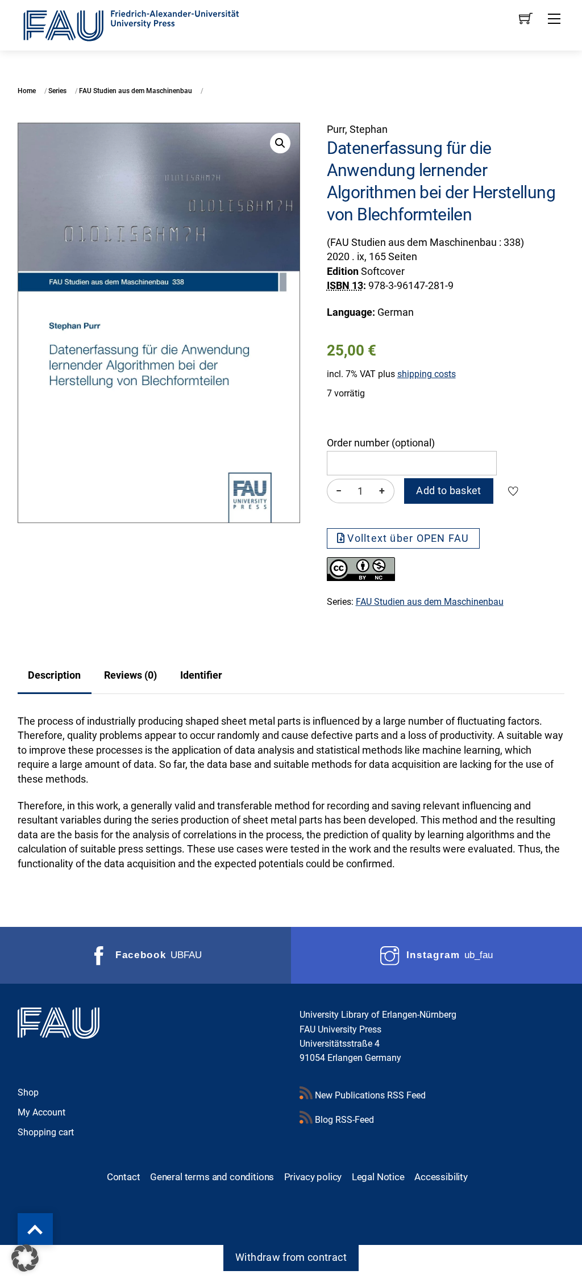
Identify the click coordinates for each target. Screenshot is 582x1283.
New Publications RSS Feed (369, 1095)
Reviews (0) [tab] (130, 675)
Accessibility (441, 1176)
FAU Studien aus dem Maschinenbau (135, 91)
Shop (28, 1092)
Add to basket (448, 490)
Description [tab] (54, 675)
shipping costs (426, 374)
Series (57, 91)
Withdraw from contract (291, 1257)
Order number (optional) (381, 443)
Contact (123, 1176)
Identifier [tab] (201, 675)
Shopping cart (46, 1132)
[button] (280, 143)
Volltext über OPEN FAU (408, 538)
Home (27, 91)
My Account (41, 1112)
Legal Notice (378, 1176)
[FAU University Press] (144, 24)
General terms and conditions (212, 1176)
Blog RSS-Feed (343, 1119)
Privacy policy (313, 1176)
